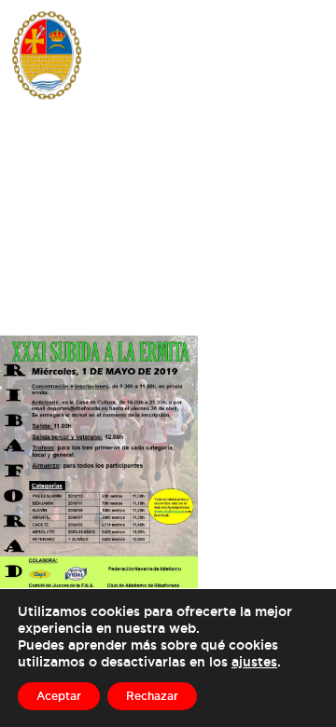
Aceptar (58, 696)
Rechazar (152, 696)
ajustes (254, 661)
